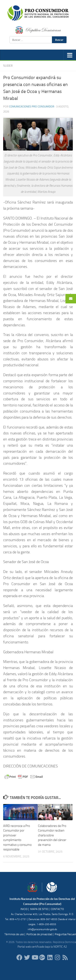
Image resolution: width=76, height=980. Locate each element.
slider (8, 65)
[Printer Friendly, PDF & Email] (23, 776)
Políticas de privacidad (39, 934)
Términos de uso (14, 934)
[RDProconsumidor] (35, 957)
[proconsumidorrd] (27, 957)
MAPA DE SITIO (39, 909)
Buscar (59, 39)
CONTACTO (57, 909)
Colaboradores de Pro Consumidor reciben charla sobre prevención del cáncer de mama (52, 835)
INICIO (24, 909)
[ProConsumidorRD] (19, 957)
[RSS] (65, 957)
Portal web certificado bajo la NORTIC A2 (42, 946)
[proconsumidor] (50, 957)
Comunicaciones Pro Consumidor (31, 106)
